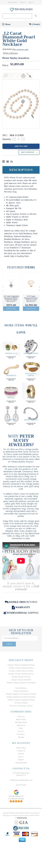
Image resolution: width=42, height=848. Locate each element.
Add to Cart (11, 308)
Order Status (21, 748)
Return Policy (21, 719)
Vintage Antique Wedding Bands (21, 674)
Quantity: (6, 139)
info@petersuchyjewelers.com (21, 780)
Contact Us (21, 751)
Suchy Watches (21, 688)
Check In (22, 2)
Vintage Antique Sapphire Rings (21, 668)
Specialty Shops (21, 722)
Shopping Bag (21, 762)
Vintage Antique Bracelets (21, 680)
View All (11, 357)
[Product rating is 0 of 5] (7, 49)
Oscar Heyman (31, 353)
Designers (21, 734)
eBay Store (21, 725)
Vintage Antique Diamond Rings (21, 671)
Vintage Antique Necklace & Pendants (21, 683)
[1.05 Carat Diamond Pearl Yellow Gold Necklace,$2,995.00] (31, 283)
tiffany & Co (11, 353)
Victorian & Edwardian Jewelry (21, 706)
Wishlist (21, 754)
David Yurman (31, 420)
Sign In (31, 2)
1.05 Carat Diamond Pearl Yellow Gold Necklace (30, 299)
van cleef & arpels (31, 374)
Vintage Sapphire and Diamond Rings (21, 697)
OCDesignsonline (22, 818)
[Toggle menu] (3, 24)
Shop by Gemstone (21, 691)
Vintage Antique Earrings (21, 677)
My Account (12, 2)
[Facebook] (3, 161)
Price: (5, 65)
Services (21, 731)
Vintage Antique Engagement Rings (21, 665)
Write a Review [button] (10, 53)
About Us (21, 716)
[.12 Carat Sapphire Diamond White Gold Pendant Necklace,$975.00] (11, 283)
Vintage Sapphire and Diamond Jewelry (21, 694)
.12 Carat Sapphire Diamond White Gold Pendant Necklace (11, 299)
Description (21, 169)
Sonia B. (11, 398)
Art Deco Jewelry (21, 703)
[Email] (7, 161)
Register (21, 760)
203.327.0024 (21, 785)
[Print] (11, 161)
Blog (21, 728)
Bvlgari (31, 398)
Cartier (11, 420)
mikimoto (11, 375)
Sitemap (21, 737)
